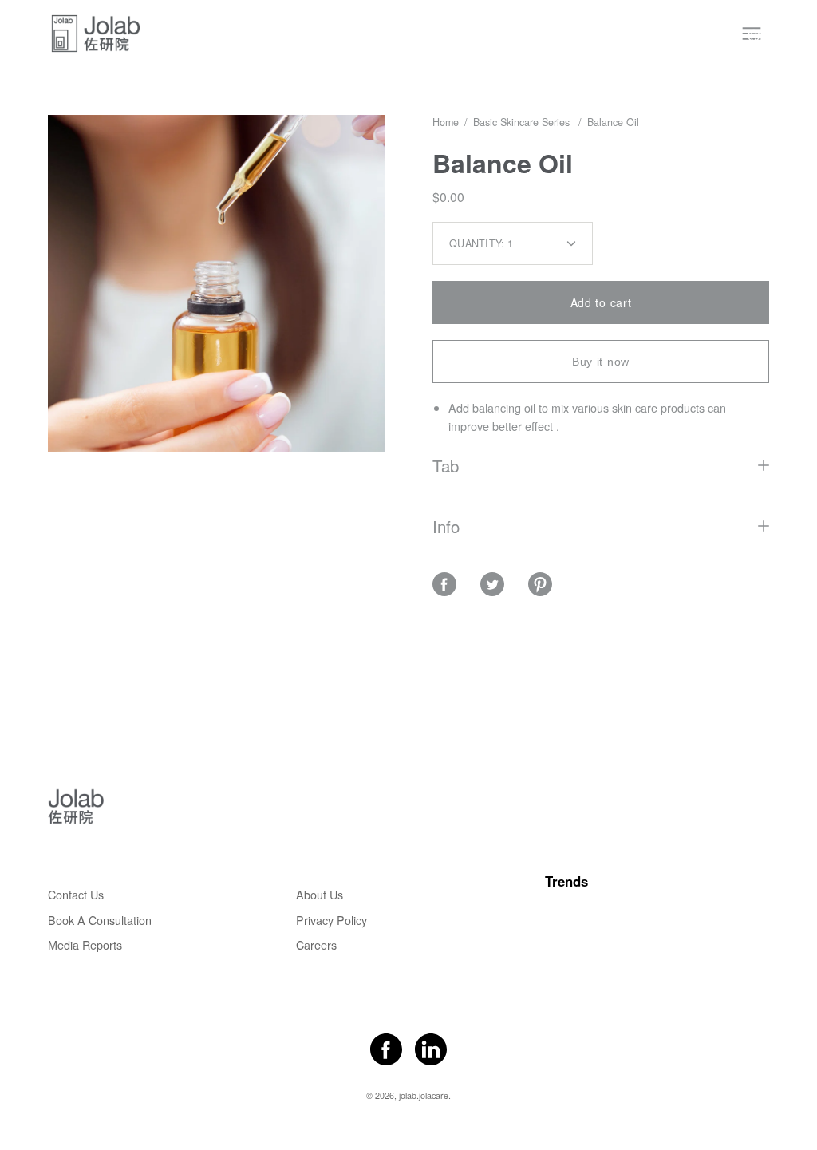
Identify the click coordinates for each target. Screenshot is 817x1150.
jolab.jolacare (423, 1095)
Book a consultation (100, 919)
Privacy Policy (331, 919)
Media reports (85, 944)
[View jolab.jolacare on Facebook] (386, 1049)
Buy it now (601, 361)
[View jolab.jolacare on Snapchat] (431, 1049)
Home (445, 122)
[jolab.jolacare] (96, 33)
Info (446, 526)
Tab (445, 465)
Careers (316, 944)
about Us (319, 894)
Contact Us (76, 894)
